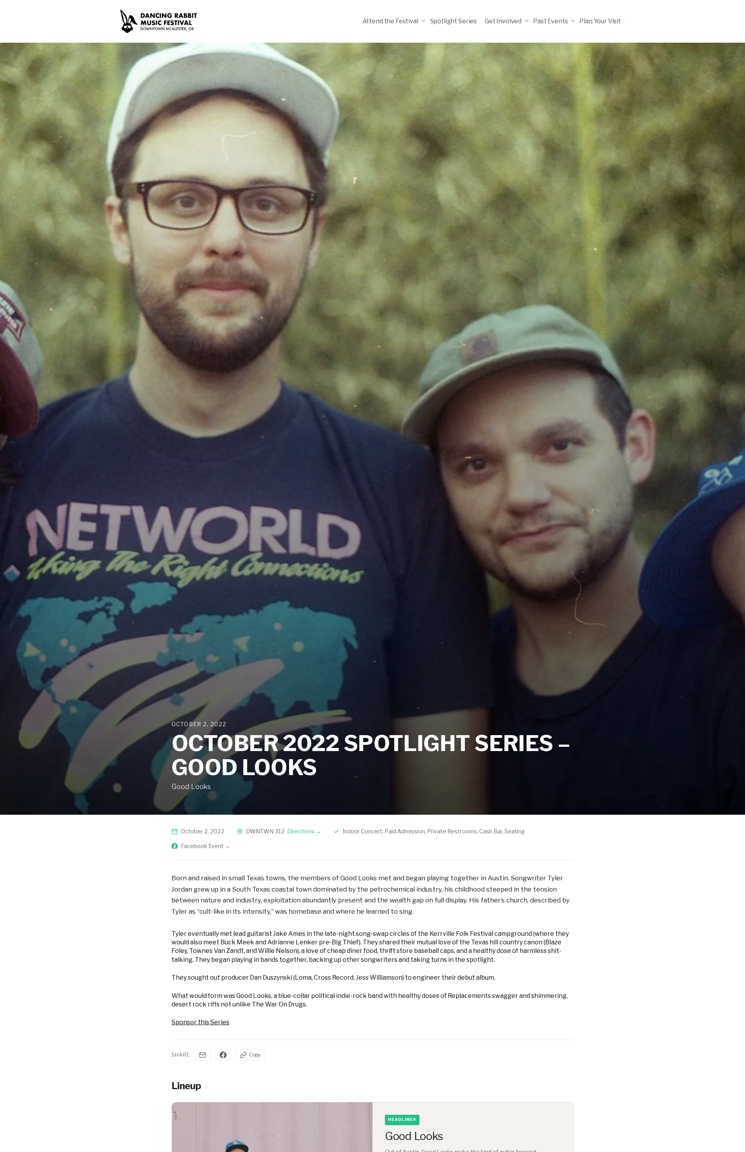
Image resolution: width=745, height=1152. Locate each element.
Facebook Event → (205, 846)
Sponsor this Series (200, 1022)
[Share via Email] (202, 1055)
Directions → (304, 831)
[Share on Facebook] (223, 1055)
